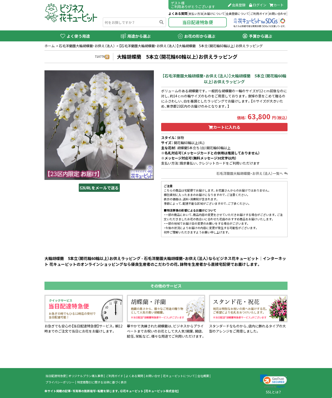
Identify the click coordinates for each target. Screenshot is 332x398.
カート (278, 4)
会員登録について (237, 13)
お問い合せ (153, 376)
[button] (274, 381)
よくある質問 (177, 13)
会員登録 (238, 4)
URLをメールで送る (101, 188)
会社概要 (203, 376)
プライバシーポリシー (60, 382)
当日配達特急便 (197, 22)
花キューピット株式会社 (161, 391)
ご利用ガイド (259, 13)
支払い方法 (196, 13)
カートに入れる (226, 127)
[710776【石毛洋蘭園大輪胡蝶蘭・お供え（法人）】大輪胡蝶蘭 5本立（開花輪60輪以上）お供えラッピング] (99, 124)
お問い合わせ (277, 13)
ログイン (259, 4)
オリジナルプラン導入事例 (85, 376)
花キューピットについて (179, 376)
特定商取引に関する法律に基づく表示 (102, 382)
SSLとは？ (273, 391)
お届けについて (214, 13)
